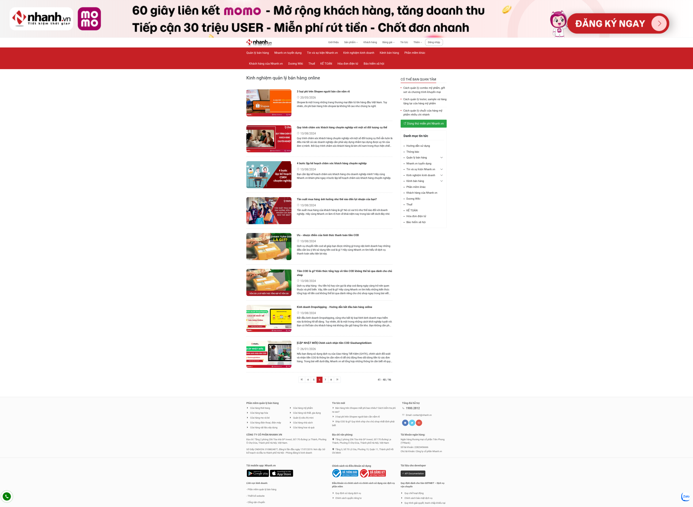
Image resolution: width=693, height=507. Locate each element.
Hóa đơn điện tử (416, 216)
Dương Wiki (413, 198)
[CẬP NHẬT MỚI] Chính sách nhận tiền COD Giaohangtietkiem (334, 343)
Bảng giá (387, 42)
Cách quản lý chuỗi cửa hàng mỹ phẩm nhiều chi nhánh (422, 112)
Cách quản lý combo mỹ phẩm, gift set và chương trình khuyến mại (424, 90)
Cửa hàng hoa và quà (303, 427)
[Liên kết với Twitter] (412, 423)
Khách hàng (370, 42)
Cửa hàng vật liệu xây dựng (263, 427)
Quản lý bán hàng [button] (416, 157)
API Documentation (414, 473)
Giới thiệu (333, 42)
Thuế (409, 204)
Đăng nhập (434, 42)
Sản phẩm (350, 42)
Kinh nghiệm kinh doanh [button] (420, 175)
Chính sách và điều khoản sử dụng (351, 465)
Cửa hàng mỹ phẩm (303, 408)
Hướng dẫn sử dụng (418, 145)
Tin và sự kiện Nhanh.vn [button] (420, 169)
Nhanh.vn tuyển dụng (418, 163)
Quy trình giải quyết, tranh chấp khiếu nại (424, 503)
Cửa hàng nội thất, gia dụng (307, 413)
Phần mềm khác (416, 187)
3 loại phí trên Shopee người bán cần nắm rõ (323, 91)
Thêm (416, 42)
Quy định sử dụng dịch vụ (348, 493)
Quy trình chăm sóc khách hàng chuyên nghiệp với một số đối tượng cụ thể (342, 127)
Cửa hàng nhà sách (303, 422)
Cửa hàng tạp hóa (259, 413)
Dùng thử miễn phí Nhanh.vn (425, 123)
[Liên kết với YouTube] (419, 423)
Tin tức (404, 42)
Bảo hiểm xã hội (416, 222)
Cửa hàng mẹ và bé (260, 417)
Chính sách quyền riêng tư (348, 498)
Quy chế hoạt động (414, 493)
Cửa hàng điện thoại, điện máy (265, 422)
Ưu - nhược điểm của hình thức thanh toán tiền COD (328, 235)
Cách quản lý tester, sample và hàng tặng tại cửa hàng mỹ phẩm (424, 101)
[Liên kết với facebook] (405, 423)
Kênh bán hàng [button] (415, 181)
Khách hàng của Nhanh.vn (421, 192)
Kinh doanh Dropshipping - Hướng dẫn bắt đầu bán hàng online (334, 307)
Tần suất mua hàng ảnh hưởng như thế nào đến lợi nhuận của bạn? (337, 199)
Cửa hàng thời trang (260, 408)
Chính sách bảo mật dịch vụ (418, 498)
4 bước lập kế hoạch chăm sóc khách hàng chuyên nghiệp (332, 163)
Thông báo (412, 151)
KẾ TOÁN (412, 210)
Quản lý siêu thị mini (303, 417)
